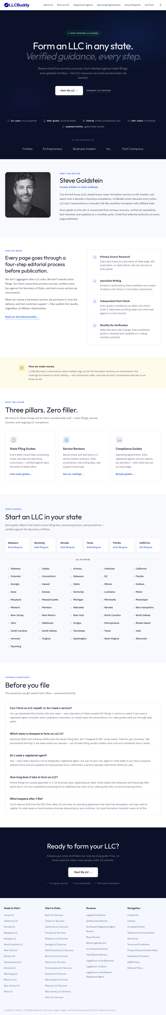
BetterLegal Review (96, 943)
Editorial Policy (135, 967)
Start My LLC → (69, 90)
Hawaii (44, 584)
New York (77, 615)
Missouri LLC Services (56, 985)
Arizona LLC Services (55, 973)
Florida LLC (9, 926)
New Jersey (15, 615)
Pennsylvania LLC (13, 962)
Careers (131, 920)
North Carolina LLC (13, 944)
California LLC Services (56, 926)
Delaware (77, 576)
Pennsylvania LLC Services (58, 967)
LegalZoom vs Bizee (96, 966)
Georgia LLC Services (55, 944)
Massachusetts (48, 599)
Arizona (76, 568)
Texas (106, 630)
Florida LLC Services (55, 932)
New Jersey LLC (12, 985)
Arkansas (108, 568)
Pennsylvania (110, 622)
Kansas (44, 591)
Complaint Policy (136, 926)
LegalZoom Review (96, 915)
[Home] (17, 5)
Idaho (75, 584)
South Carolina (17, 630)
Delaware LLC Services (56, 938)
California (139, 568)
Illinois (106, 584)
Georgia (13, 584)
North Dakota (141, 615)
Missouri (13, 607)
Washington (78, 638)
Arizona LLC (10, 967)
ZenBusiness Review (97, 920)
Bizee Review (93, 937)
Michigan (76, 599)
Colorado (14, 576)
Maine (137, 591)
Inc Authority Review (97, 948)
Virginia (44, 638)
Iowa (11, 591)
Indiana (138, 584)
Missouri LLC (10, 979)
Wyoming (14, 646)
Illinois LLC (9, 956)
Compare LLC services (98, 90)
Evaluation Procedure (138, 956)
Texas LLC (9, 915)
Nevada (107, 607)
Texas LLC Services (54, 920)
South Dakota (48, 630)
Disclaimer (132, 938)
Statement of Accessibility (140, 932)
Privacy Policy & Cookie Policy (142, 950)
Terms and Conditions (138, 944)
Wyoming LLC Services (56, 979)
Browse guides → (125, 474)
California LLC (11, 920)
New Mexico (47, 615)
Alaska (44, 568)
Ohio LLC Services (54, 997)
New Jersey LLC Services (58, 991)
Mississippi (140, 599)
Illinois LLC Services (55, 962)
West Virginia (110, 638)
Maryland (14, 599)
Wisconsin (139, 638)
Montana (45, 607)
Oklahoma (46, 622)
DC (104, 576)
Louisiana (108, 591)
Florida (137, 576)
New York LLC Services (56, 956)
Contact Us (132, 915)
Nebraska (77, 607)
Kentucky (77, 591)
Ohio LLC (8, 991)
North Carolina (111, 615)
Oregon (75, 622)
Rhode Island (141, 622)
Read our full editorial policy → (22, 316)
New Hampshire (143, 607)
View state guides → (21, 474)
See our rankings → (74, 474)
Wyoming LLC (11, 973)
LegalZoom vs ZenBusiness (100, 960)
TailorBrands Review (96, 954)
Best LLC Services (54, 915)
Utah (136, 630)
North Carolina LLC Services (59, 950)
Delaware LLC (11, 932)
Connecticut (47, 576)
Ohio (11, 622)
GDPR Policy (133, 962)
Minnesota (108, 599)
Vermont (13, 638)
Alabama (13, 568)
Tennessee (77, 630)
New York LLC (11, 950)
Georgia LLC (10, 938)
